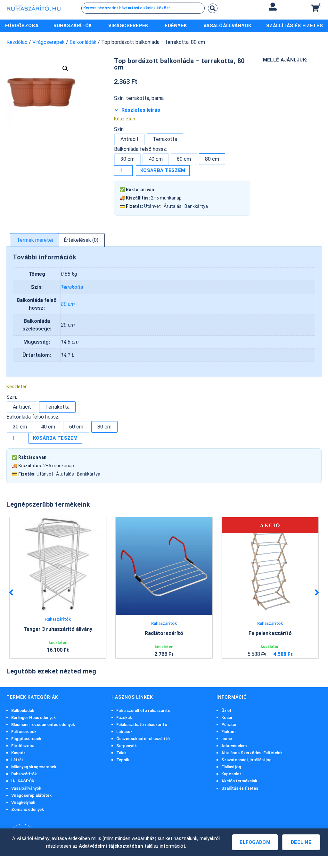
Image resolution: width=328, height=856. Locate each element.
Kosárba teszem (162, 170)
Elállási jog (231, 766)
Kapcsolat (231, 773)
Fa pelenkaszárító (270, 633)
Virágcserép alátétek (31, 795)
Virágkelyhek (23, 802)
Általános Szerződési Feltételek (252, 752)
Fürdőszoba (22, 745)
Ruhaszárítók (58, 619)
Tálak (121, 752)
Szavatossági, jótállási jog (246, 759)
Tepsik (122, 759)
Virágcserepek (48, 42)
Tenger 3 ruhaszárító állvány (57, 629)
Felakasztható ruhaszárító (141, 724)
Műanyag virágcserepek (33, 766)
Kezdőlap (17, 42)
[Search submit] (212, 8)
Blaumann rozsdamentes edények (43, 724)
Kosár (227, 717)
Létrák (17, 759)
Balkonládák (83, 42)
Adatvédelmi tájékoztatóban (111, 846)
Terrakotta (72, 287)
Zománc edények (27, 809)
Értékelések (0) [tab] (81, 240)
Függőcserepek (26, 738)
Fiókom (228, 731)
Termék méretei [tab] (35, 240)
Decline (301, 842)
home (226, 738)
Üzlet (226, 710)
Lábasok (124, 731)
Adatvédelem (234, 745)
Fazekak (124, 717)
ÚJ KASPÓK (22, 781)
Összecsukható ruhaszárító (143, 738)
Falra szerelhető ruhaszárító (143, 710)
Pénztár (229, 724)
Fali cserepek (24, 731)
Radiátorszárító (164, 633)
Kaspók (18, 752)
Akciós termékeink (239, 781)
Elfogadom (255, 842)
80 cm (68, 304)
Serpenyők (126, 745)
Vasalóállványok (26, 788)
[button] (273, 7)
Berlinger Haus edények (33, 717)
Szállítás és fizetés (239, 788)
